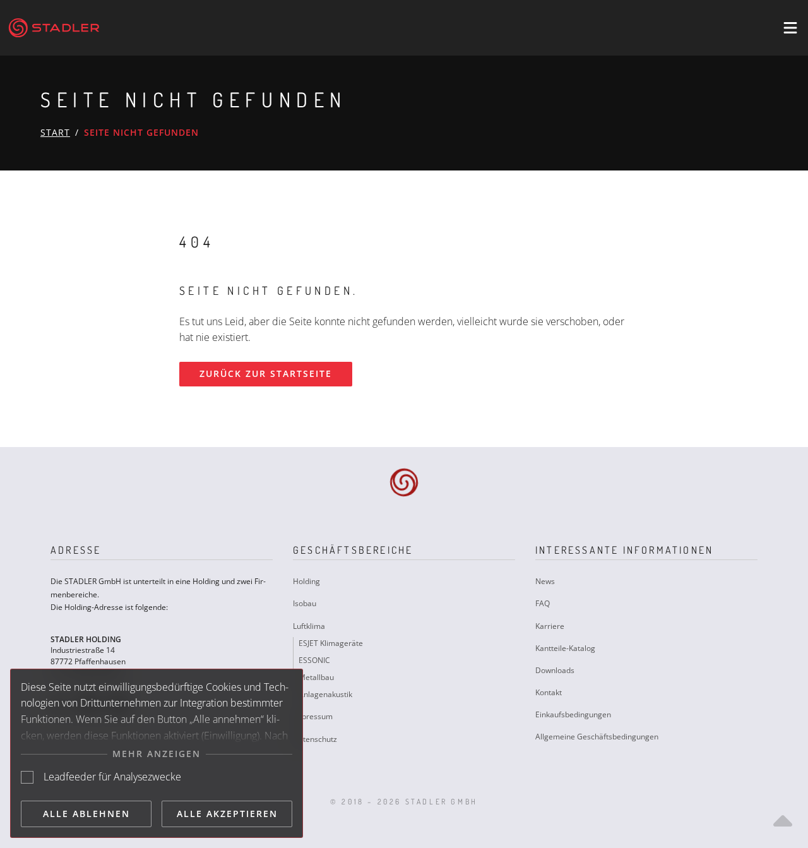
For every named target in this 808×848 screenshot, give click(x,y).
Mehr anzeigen (156, 754)
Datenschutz (315, 739)
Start (55, 132)
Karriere (549, 626)
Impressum (313, 716)
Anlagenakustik (325, 694)
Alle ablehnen (86, 814)
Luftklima (309, 626)
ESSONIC (314, 660)
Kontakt (548, 692)
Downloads (554, 670)
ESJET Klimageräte (331, 643)
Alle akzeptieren (227, 814)
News (545, 581)
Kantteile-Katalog (565, 648)
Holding (306, 581)
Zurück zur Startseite (265, 373)
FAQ (542, 603)
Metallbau (316, 677)
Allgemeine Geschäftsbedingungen (596, 736)
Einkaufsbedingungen (573, 714)
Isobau (304, 603)
